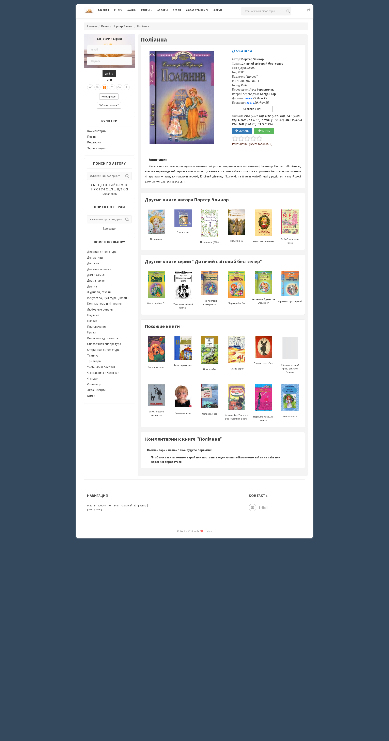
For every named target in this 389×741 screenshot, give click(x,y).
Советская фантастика (202, 600)
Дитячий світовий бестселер (262, 63)
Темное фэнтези (197, 636)
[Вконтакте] (90, 87)
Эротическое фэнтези (201, 718)
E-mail (263, 507)
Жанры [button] (145, 10)
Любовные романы (100, 309)
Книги (118, 10)
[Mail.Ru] (97, 87)
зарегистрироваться (166, 462)
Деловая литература (200, 20)
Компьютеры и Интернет (105, 303)
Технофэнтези (196, 645)
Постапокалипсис (199, 546)
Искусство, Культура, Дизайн (108, 298)
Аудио (131, 10)
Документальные (99, 269)
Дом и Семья (96, 275)
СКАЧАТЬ (243, 130)
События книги (252, 109)
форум (102, 505)
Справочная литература (104, 344)
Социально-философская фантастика (213, 618)
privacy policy (94, 509)
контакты (113, 505)
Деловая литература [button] (155, 20)
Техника (93, 355)
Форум (217, 10)
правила (141, 505)
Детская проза (242, 51)
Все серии (109, 229)
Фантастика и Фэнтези (103, 373)
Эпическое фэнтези (200, 700)
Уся (188, 663)
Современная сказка (200, 609)
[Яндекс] (112, 87)
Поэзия (92, 321)
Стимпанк (193, 627)
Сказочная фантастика (202, 582)
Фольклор (94, 384)
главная (91, 505)
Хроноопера (194, 681)
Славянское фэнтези (201, 591)
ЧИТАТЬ (265, 130)
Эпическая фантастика (202, 691)
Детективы (95, 257)
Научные (93, 315)
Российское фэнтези (201, 573)
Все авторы (109, 194)
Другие (92, 286)
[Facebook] (127, 87)
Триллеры (94, 361)
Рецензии (94, 142)
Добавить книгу (197, 10)
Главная (103, 10)
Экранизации (96, 148)
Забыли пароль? (109, 105)
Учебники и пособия (101, 367)
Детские (93, 263)
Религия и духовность (103, 338)
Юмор (91, 396)
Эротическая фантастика (204, 709)
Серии (177, 10)
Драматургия (96, 280)
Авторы (162, 10)
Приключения (97, 327)
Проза (91, 332)
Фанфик (92, 378)
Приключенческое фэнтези (205, 555)
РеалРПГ (192, 564)
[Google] (119, 87)
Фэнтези (192, 673)
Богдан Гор (268, 94)
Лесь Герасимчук (262, 89)
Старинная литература (103, 350)
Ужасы (190, 654)
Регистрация (109, 96)
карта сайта (128, 505)
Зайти (109, 74)
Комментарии (97, 131)
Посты (91, 137)
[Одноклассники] (105, 87)
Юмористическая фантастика (207, 727)
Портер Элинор (123, 26)
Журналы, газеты (99, 292)
